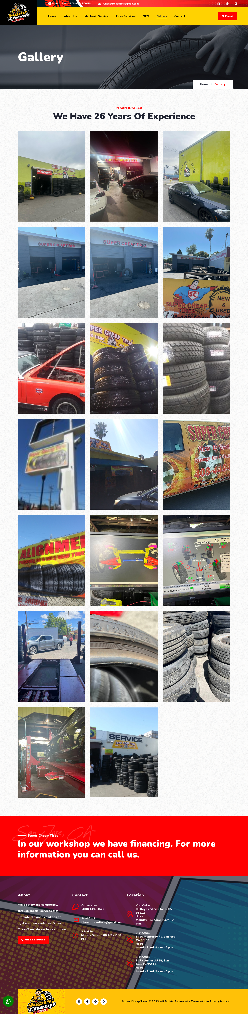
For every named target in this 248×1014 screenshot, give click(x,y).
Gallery (161, 16)
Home (52, 16)
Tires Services (126, 16)
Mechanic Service (96, 16)
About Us (70, 16)
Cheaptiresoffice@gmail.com (121, 3)
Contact (179, 16)
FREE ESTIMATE (35, 939)
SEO (146, 16)
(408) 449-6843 (92, 909)
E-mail (229, 16)
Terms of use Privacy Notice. (210, 1001)
